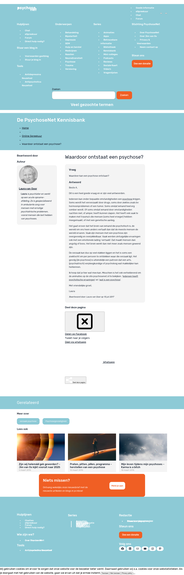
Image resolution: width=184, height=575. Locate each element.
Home (25, 128)
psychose (127, 199)
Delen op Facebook (76, 334)
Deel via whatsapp (75, 342)
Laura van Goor (28, 188)
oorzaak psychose (28, 421)
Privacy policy (127, 573)
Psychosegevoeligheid (56, 421)
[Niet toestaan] (134, 573)
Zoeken (56, 89)
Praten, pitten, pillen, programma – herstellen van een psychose (91, 466)
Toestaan (105, 573)
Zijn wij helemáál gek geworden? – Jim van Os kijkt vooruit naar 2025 (39, 466)
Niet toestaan (115, 573)
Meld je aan (117, 485)
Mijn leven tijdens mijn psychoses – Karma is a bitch (142, 466)
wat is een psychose (109, 280)
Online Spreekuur (32, 136)
